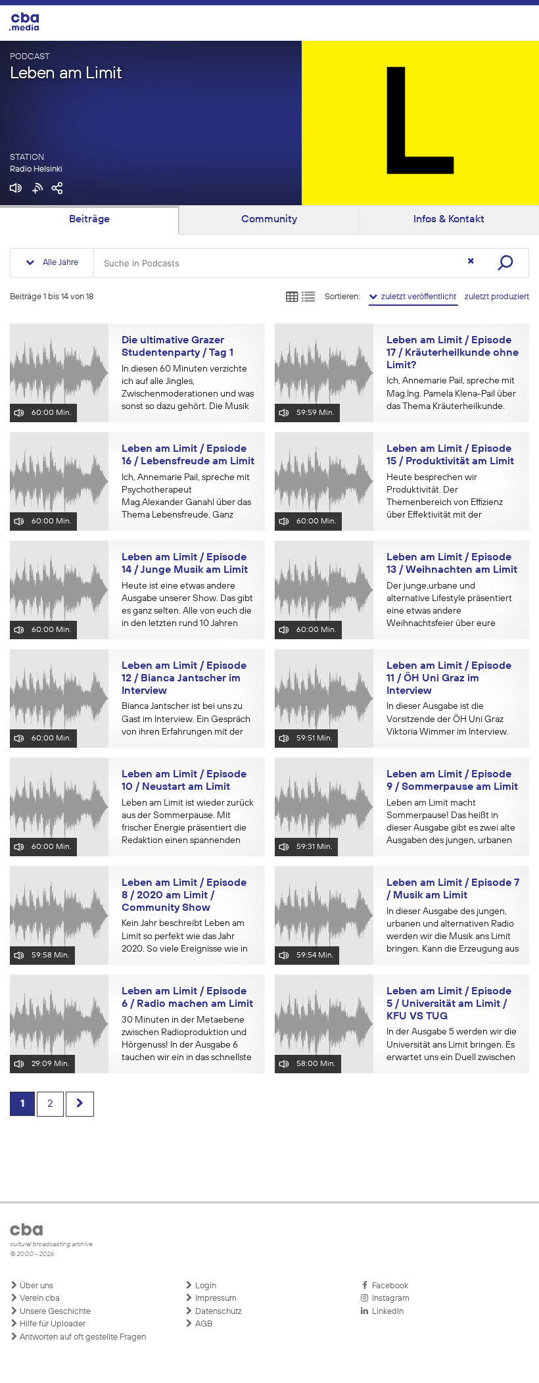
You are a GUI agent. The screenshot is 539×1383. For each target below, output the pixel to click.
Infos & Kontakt (448, 219)
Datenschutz (217, 1311)
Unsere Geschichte (54, 1311)
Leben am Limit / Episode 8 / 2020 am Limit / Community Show (184, 895)
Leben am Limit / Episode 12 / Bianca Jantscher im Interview (184, 678)
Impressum (215, 1298)
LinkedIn (386, 1311)
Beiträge (89, 219)
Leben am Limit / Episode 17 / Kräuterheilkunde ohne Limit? (453, 352)
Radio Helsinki (36, 169)
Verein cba (39, 1298)
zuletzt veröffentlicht (417, 297)
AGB (202, 1324)
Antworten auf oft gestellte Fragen (82, 1337)
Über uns (35, 1286)
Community (269, 219)
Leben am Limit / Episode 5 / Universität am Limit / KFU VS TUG (449, 1003)
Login (204, 1286)
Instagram (389, 1298)
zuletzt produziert (497, 297)
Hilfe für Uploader (51, 1324)
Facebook (388, 1286)
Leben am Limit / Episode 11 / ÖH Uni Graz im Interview (449, 678)
